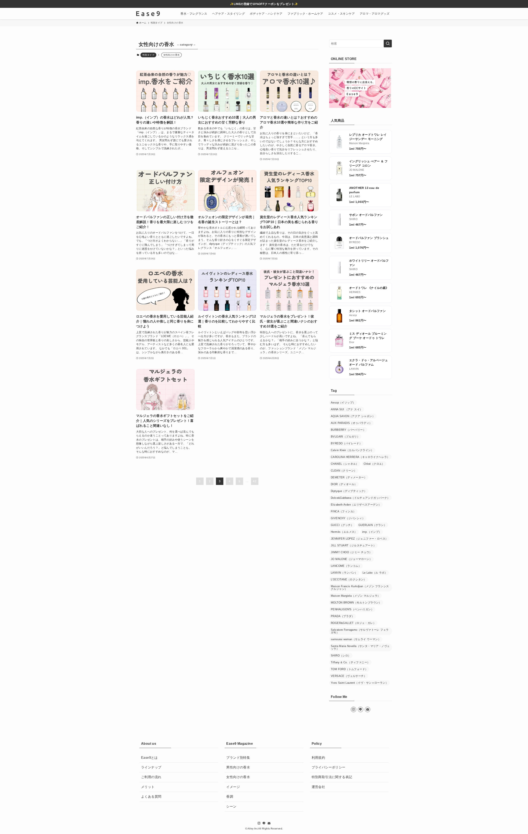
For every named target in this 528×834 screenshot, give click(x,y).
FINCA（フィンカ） (343, 511)
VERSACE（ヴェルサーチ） (349, 676)
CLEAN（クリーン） (344, 470)
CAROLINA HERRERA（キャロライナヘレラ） (360, 457)
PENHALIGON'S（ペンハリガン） (352, 609)
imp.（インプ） (372, 531)
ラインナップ (151, 767)
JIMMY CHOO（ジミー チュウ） (351, 552)
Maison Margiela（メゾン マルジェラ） (355, 595)
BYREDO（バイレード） (346, 443)
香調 (229, 796)
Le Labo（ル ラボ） (375, 572)
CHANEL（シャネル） (345, 463)
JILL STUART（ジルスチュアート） (353, 545)
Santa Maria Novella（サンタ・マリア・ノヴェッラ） (360, 647)
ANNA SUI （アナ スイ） (346, 409)
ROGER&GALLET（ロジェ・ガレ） (353, 623)
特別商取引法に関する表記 (332, 777)
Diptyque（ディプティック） (349, 491)
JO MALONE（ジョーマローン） (351, 559)
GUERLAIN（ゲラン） (372, 525)
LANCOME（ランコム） (346, 565)
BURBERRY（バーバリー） (348, 429)
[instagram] (353, 709)
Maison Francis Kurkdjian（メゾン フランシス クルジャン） (360, 588)
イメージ (233, 787)
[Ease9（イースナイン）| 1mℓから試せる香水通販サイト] (148, 13)
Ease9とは (149, 757)
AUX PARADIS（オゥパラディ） (351, 423)
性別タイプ (148, 55)
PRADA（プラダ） (342, 616)
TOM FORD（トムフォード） (349, 669)
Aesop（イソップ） (343, 402)
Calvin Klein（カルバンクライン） (352, 450)
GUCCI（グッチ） (342, 525)
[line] (360, 709)
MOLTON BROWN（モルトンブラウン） (356, 602)
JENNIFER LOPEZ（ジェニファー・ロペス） (359, 538)
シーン (231, 806)
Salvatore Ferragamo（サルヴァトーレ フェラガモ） (360, 631)
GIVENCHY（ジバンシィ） (348, 518)
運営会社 (318, 787)
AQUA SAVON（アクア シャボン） (353, 416)
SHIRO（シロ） (341, 655)
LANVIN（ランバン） (344, 572)
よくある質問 (151, 796)
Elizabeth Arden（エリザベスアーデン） (356, 504)
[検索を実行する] (388, 43)
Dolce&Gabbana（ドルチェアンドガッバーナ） (360, 497)
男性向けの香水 (238, 767)
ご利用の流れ (151, 777)
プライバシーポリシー (328, 767)
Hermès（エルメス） (344, 531)
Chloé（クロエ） (374, 463)
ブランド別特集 (238, 757)
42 (254, 481)
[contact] (367, 709)
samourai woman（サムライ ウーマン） (356, 639)
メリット (148, 787)
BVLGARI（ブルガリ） (345, 436)
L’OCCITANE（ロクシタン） (349, 579)
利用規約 (318, 757)
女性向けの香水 (238, 777)
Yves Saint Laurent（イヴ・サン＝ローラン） (359, 682)
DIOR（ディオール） (344, 484)
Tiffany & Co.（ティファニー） (350, 662)
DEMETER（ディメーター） (349, 477)
